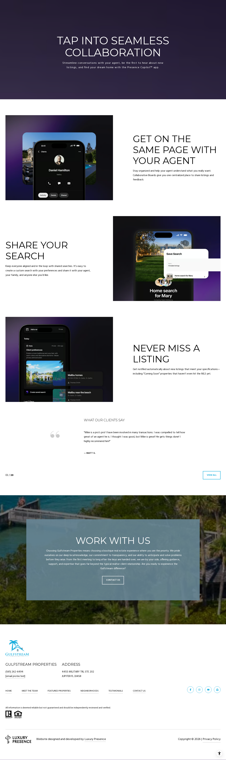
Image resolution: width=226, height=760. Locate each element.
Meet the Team (30, 691)
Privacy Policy (212, 739)
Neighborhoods (90, 691)
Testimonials (116, 691)
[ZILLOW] (217, 689)
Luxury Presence (95, 739)
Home (8, 691)
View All (212, 475)
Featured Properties (59, 691)
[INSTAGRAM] (199, 689)
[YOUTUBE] (208, 689)
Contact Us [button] (113, 580)
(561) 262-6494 (14, 672)
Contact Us (139, 691)
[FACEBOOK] (190, 689)
